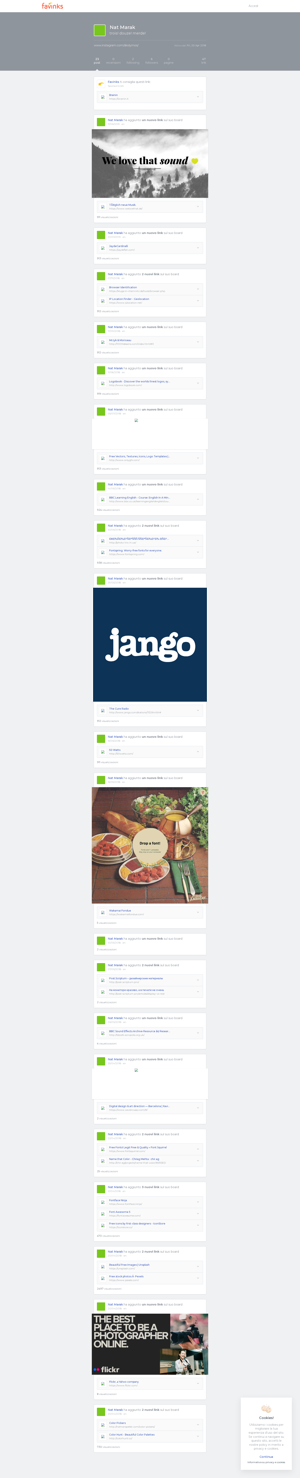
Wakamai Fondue (120, 910)
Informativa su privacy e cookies (266, 1462)
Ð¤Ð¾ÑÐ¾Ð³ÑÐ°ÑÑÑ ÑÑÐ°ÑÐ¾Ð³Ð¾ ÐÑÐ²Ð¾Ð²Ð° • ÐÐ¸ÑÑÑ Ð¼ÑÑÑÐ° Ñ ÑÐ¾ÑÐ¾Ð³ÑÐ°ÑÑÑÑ (139, 538)
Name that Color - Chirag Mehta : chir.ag (134, 1159)
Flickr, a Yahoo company (124, 1381)
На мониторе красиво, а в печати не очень (136, 990)
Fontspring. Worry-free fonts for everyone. (135, 550)
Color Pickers (117, 1423)
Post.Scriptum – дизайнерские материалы (136, 978)
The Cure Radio (119, 708)
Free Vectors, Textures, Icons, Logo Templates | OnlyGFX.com (139, 456)
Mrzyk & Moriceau (120, 340)
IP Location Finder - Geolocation (129, 298)
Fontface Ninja (118, 1200)
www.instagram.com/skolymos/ (116, 45)
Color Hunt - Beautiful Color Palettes (131, 1434)
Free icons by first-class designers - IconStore (137, 1223)
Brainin (113, 95)
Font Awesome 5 (119, 1211)
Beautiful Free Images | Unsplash (129, 1264)
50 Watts (114, 749)
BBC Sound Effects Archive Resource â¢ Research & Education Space (139, 1031)
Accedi (253, 6)
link (203, 61)
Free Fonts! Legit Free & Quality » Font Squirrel (138, 1147)
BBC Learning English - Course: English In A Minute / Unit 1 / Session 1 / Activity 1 (139, 497)
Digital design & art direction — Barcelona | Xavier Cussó (139, 1106)
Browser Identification (123, 287)
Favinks (113, 82)
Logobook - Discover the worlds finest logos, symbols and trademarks (139, 381)
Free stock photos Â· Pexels (126, 1276)
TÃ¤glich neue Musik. (122, 204)
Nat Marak (115, 120)
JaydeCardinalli (118, 246)
